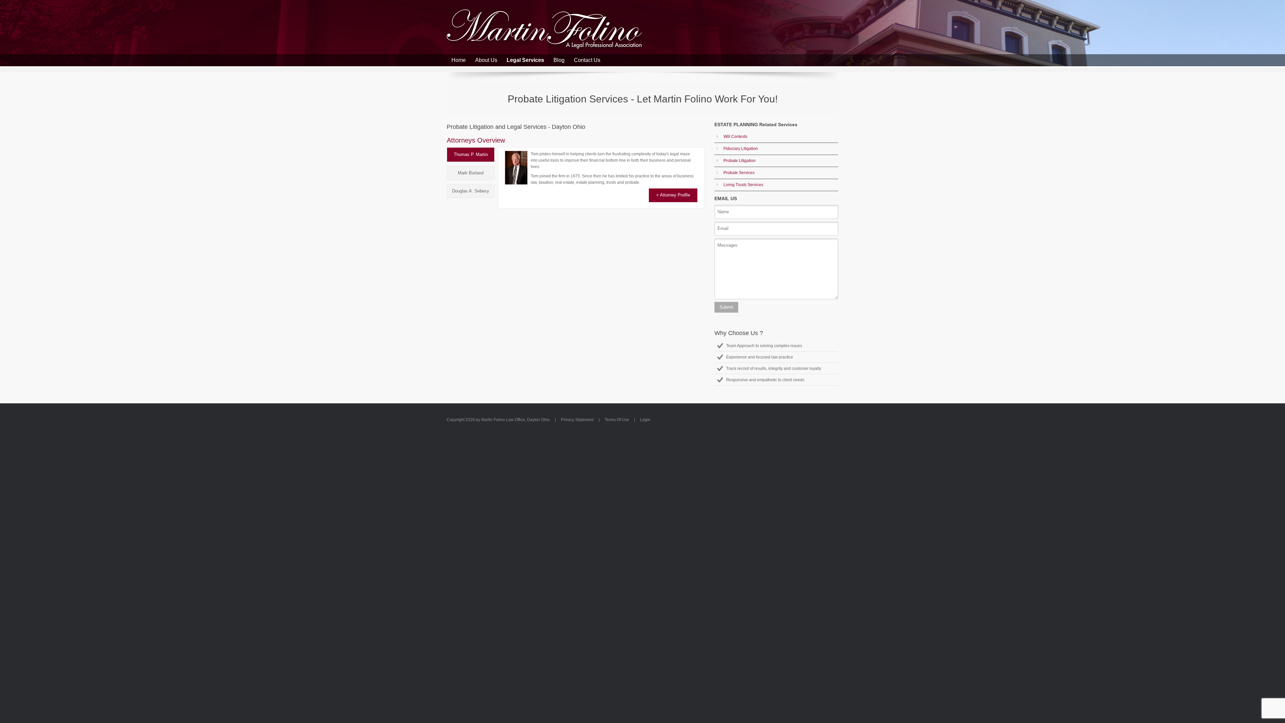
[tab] (471, 154)
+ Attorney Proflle (673, 194)
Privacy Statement (577, 419)
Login (645, 419)
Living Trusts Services (743, 184)
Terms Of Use (617, 419)
